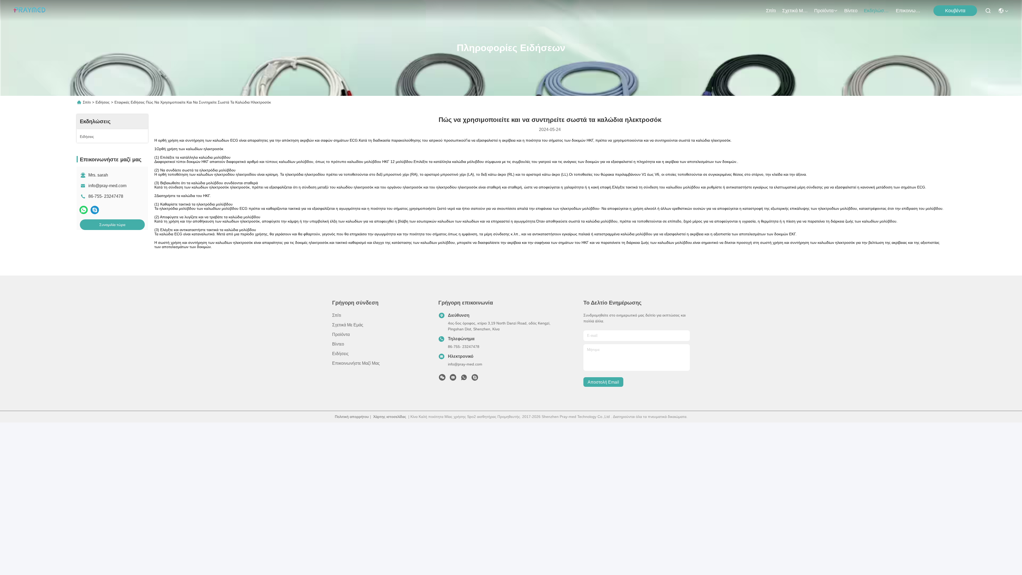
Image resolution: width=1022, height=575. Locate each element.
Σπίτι (771, 10)
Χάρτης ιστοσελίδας (389, 416)
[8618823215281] (464, 379)
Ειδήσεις (103, 102)
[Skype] (95, 210)
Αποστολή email (603, 382)
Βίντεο (851, 10)
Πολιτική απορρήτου (352, 416)
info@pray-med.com (107, 185)
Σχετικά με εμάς (795, 10)
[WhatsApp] (83, 210)
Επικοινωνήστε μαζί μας (908, 10)
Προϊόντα (824, 10)
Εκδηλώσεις (876, 10)
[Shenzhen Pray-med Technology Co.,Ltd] (29, 10)
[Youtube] (453, 379)
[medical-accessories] (475, 379)
